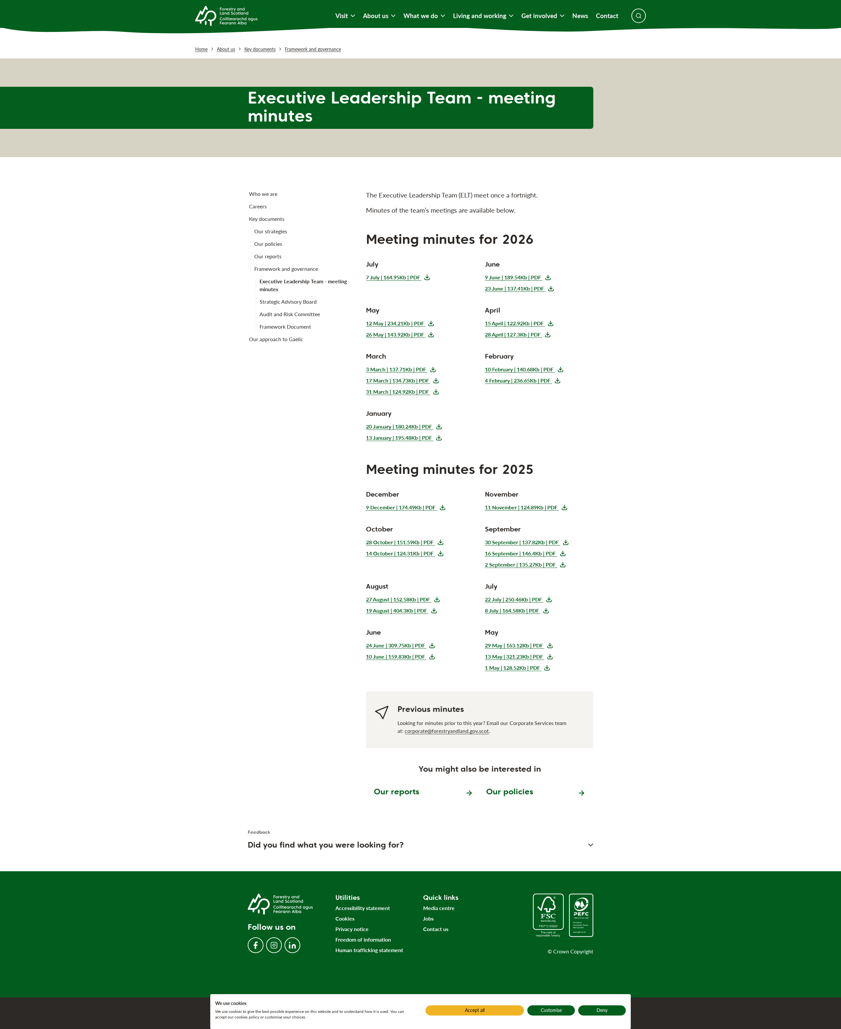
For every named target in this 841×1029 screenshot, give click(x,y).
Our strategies (270, 231)
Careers (258, 206)
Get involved (539, 15)
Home (201, 49)
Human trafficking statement (369, 950)
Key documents (260, 49)
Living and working (479, 15)
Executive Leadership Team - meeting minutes (303, 285)
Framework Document (285, 326)
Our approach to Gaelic (276, 339)
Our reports (268, 256)
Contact (607, 15)
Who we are (263, 194)
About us (375, 15)
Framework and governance (313, 49)
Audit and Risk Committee (290, 314)
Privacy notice (352, 929)
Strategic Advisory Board (288, 301)
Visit (341, 15)
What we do (420, 15)
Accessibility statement (362, 908)
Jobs (428, 918)
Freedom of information (363, 939)
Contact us (435, 929)
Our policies (268, 244)
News (580, 15)
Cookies (344, 918)
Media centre (439, 908)
